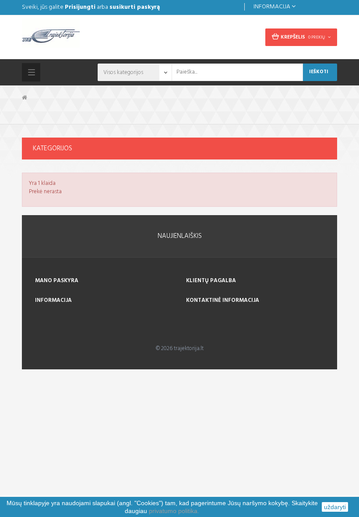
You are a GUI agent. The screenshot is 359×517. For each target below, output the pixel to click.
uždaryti (335, 506)
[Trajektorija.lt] (97, 35)
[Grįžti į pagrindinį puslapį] (24, 98)
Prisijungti (80, 7)
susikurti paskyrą (134, 7)
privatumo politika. (174, 510)
